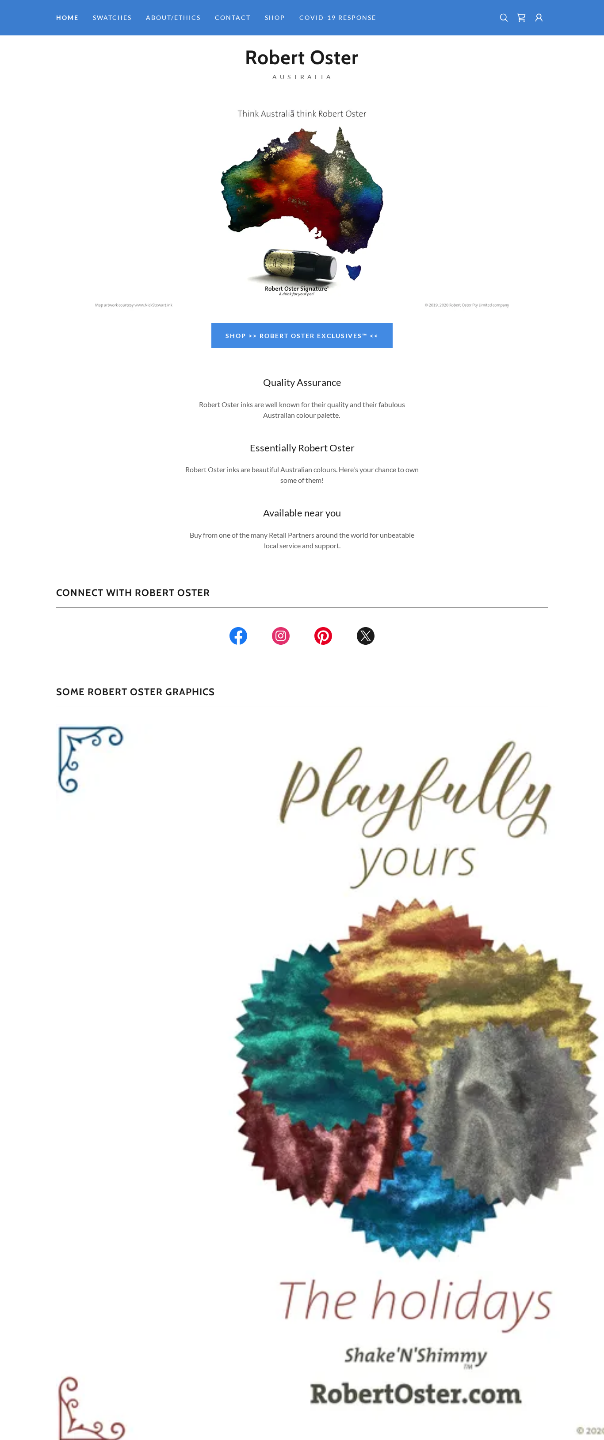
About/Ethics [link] (173, 17)
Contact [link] (233, 17)
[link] (521, 18)
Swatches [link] (112, 17)
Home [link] (67, 17)
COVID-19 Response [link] (337, 17)
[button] (539, 18)
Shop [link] (275, 17)
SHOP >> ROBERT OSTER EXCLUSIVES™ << (302, 335)
